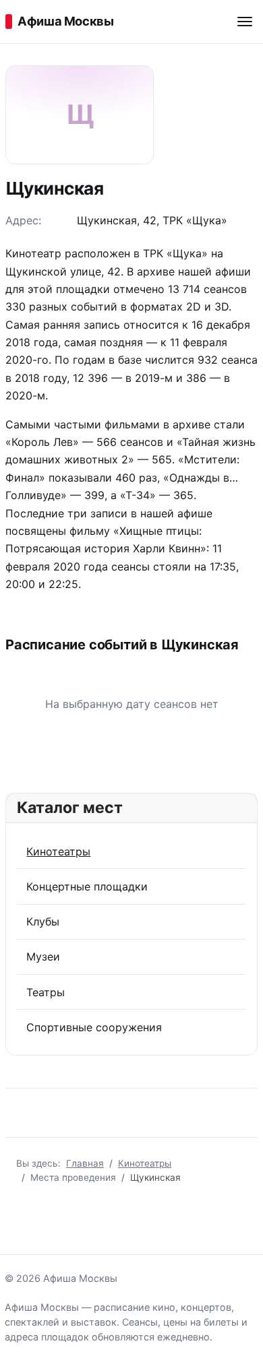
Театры (45, 992)
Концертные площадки (87, 886)
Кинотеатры (58, 851)
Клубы (42, 921)
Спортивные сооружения (94, 1027)
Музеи (43, 956)
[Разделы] (245, 21)
